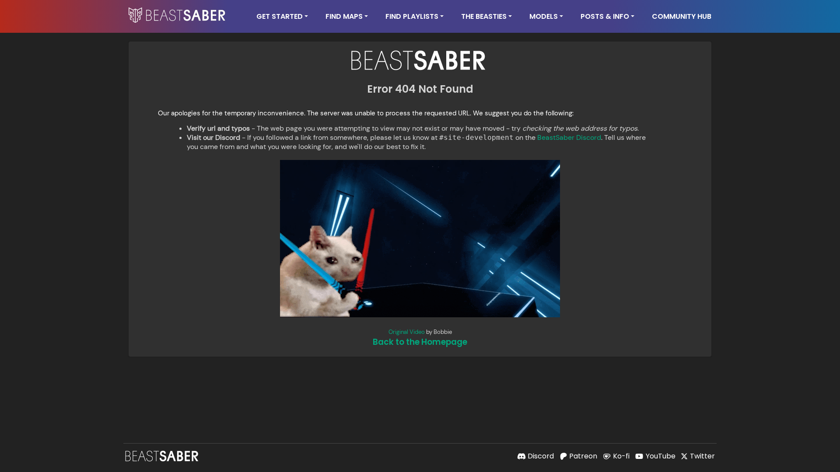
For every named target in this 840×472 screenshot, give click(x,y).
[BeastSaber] (162, 456)
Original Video (406, 332)
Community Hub (681, 16)
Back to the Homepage (420, 342)
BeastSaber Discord (569, 137)
